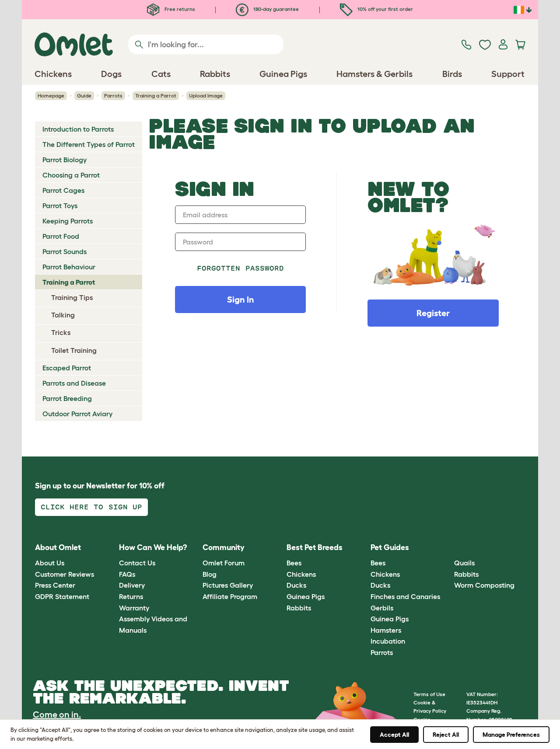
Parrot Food (60, 236)
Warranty (134, 608)
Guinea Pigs (306, 596)
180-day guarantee (275, 9)
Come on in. (57, 714)
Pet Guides (390, 547)
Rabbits (299, 608)
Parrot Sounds (64, 251)
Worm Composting (484, 585)
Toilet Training (74, 350)
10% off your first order (384, 9)
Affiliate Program (230, 596)
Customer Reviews (64, 574)
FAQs (127, 574)
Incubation (388, 641)
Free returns (179, 9)
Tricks (60, 332)
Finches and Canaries (405, 596)
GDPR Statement (62, 596)
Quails (464, 563)
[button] (448, 547)
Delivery (132, 585)
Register (433, 313)
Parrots (113, 95)
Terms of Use (429, 694)
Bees (294, 563)
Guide (84, 95)
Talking (63, 315)
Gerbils (382, 608)
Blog (210, 574)
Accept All (394, 734)
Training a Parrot (155, 95)
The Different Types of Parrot (88, 144)
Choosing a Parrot (71, 175)
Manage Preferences (511, 734)
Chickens (301, 574)
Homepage (51, 95)
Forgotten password (240, 268)
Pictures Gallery (228, 585)
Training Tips (72, 297)
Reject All (446, 734)
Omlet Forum (224, 563)
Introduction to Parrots (78, 129)
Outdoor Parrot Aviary (77, 414)
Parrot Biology (64, 160)
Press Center (55, 585)
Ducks (296, 585)
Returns (131, 596)
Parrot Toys (59, 205)
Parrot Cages (63, 190)
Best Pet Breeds (315, 547)
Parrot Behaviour (68, 267)
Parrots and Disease (74, 383)
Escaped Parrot (66, 368)
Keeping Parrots (67, 221)
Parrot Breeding (67, 398)
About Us (49, 563)
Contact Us (137, 563)
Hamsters (386, 630)
